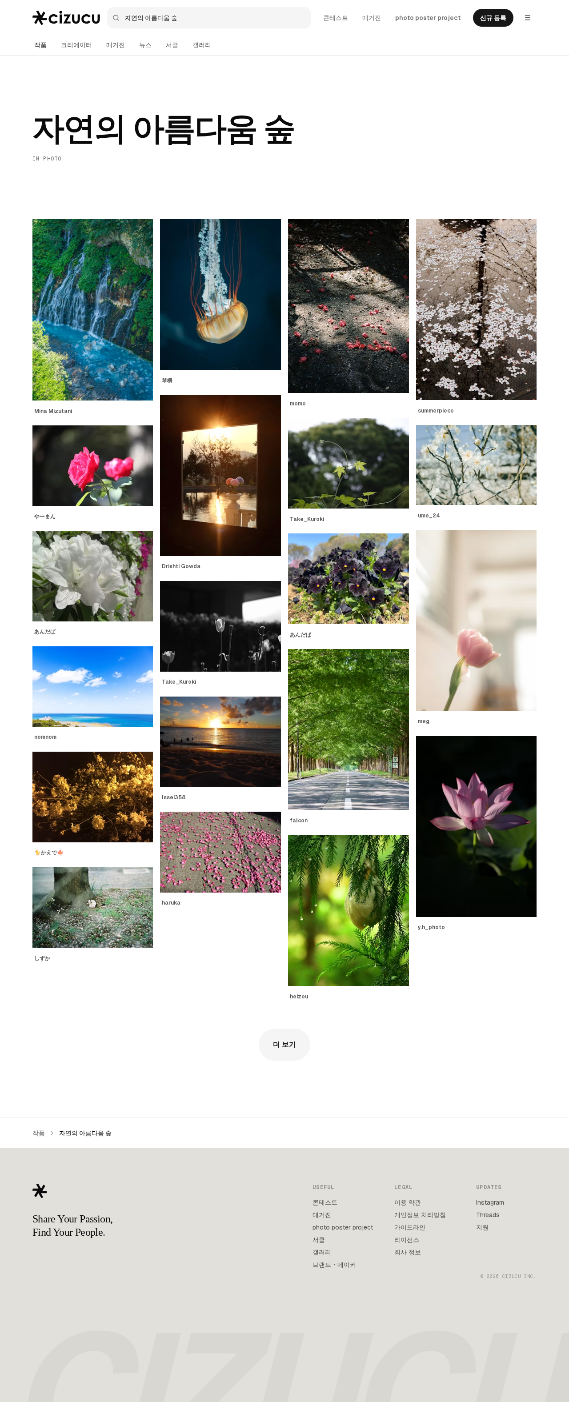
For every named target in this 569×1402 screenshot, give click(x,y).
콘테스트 (335, 18)
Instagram (490, 1202)
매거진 (371, 18)
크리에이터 (76, 45)
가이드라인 (409, 1227)
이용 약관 (407, 1202)
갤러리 (201, 45)
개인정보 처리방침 (420, 1215)
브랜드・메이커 (334, 1265)
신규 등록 (493, 18)
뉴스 (145, 45)
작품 (40, 45)
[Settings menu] (528, 18)
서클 (172, 45)
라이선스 (406, 1240)
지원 (482, 1227)
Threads (488, 1215)
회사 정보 (407, 1252)
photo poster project (428, 18)
